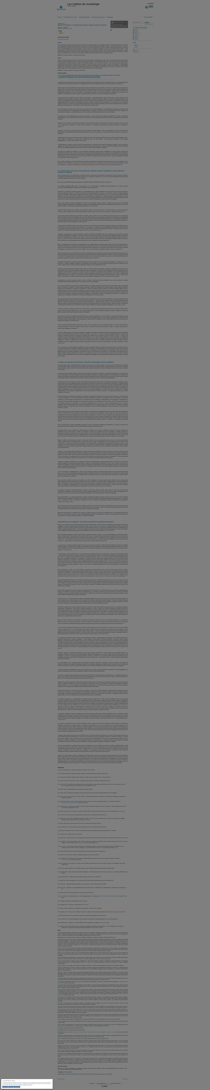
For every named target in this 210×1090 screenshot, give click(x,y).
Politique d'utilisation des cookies (25, 1084)
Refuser (11, 1086)
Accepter (5, 1086)
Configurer (17, 1086)
